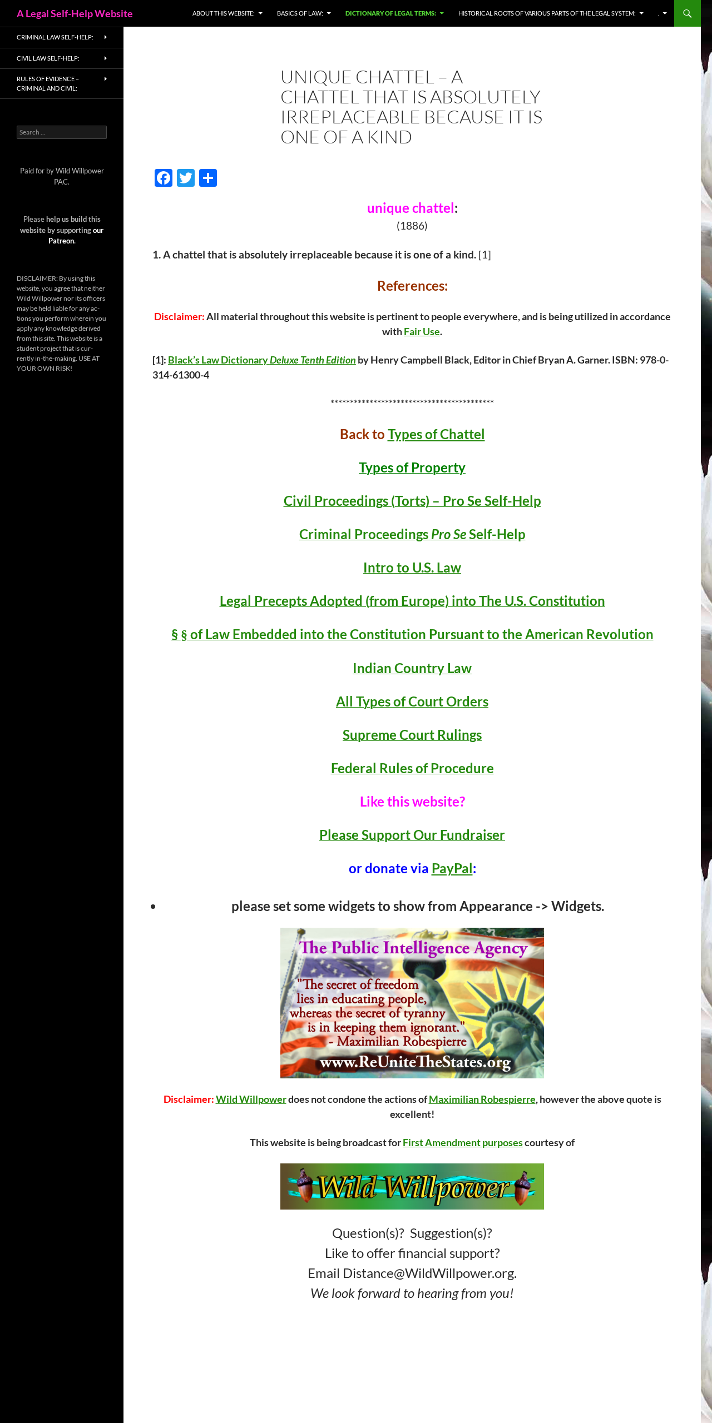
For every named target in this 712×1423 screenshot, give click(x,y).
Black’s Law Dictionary (219, 360)
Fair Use (422, 331)
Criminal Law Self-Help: (55, 37)
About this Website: (223, 13)
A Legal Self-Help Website (75, 13)
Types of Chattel (436, 434)
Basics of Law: (300, 13)
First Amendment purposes (463, 1142)
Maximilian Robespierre (482, 1099)
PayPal (452, 868)
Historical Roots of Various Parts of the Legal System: (547, 13)
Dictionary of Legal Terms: (390, 13)
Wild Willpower (251, 1099)
